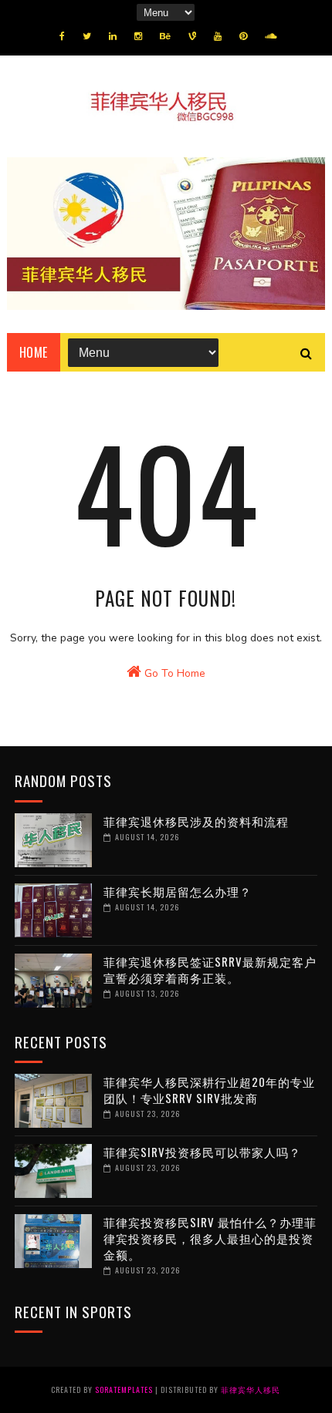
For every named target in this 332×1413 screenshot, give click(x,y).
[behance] (165, 36)
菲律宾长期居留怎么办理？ (177, 891)
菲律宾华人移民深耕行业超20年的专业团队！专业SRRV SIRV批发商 (209, 1089)
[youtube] (217, 36)
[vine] (192, 36)
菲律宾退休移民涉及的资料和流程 (196, 820)
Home (33, 352)
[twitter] (87, 36)
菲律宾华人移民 (250, 1389)
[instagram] (138, 36)
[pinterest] (243, 36)
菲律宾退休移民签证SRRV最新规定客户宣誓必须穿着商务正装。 (210, 969)
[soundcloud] (270, 36)
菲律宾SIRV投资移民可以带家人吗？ (202, 1151)
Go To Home (173, 673)
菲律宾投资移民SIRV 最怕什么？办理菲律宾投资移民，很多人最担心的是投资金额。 (210, 1238)
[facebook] (62, 36)
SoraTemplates (124, 1389)
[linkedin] (112, 36)
